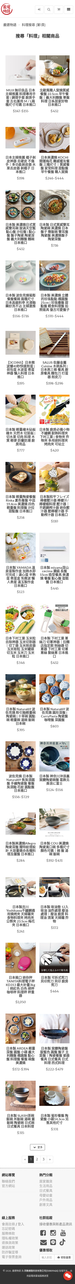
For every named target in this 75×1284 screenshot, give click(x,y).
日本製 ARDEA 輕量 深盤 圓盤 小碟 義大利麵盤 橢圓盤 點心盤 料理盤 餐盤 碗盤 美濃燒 (20, 1056)
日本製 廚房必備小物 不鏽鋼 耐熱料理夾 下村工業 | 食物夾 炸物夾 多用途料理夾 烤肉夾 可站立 (54, 437)
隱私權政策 (10, 1238)
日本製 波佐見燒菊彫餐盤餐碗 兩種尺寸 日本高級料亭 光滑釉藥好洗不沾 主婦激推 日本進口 (20, 303)
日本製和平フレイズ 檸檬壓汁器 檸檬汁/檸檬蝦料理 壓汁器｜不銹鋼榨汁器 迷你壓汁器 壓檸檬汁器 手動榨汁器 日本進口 (54, 506)
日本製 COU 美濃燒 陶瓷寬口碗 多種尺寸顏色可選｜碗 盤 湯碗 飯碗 (54, 849)
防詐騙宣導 (10, 1252)
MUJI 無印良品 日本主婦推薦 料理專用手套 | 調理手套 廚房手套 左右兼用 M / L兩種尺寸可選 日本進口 (20, 98)
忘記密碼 (8, 1229)
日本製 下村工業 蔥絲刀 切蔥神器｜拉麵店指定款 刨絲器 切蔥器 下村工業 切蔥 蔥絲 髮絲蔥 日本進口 (54, 647)
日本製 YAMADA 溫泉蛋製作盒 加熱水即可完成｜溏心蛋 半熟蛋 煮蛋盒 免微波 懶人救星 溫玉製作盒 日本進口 (20, 577)
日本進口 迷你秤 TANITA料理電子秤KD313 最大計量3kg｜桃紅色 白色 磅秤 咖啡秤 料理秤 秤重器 (20, 987)
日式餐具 (45, 1191)
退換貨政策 (10, 1243)
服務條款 (8, 1233)
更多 (40, 1147)
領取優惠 (66, 1257)
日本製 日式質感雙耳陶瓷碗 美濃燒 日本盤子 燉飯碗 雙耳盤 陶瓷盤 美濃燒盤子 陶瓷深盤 (54, 232)
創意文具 (45, 1205)
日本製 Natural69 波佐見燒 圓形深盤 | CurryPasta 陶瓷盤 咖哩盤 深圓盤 (54, 715)
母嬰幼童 (45, 1195)
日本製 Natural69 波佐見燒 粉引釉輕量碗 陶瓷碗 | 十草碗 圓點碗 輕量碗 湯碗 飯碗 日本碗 (20, 716)
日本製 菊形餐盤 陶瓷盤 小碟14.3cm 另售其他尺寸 (54, 1119)
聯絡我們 (8, 1181)
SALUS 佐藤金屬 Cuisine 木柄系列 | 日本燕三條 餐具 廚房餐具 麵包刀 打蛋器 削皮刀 (54, 370)
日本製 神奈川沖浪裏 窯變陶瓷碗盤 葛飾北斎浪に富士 (54, 780)
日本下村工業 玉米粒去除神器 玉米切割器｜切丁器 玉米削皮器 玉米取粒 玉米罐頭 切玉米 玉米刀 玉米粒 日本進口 (20, 647)
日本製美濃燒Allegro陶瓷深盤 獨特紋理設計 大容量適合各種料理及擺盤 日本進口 (20, 849)
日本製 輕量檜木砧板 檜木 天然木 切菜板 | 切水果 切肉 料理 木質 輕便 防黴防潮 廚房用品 (20, 437)
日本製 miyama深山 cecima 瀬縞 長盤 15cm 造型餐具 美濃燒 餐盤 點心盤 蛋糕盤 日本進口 (54, 575)
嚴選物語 (9, 25)
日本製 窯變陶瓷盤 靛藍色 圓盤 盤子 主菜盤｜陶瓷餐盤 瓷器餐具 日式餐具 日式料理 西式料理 (54, 1056)
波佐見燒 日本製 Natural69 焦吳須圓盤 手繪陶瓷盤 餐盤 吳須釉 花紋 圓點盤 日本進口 (20, 783)
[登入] (39, 9)
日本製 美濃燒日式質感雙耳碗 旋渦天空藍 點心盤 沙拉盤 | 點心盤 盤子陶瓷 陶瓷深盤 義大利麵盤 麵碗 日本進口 (20, 234)
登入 (21, 1224)
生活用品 (45, 1186)
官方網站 (8, 1186)
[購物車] (58, 9)
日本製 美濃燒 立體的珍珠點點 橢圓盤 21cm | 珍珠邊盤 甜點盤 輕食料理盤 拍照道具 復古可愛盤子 (54, 303)
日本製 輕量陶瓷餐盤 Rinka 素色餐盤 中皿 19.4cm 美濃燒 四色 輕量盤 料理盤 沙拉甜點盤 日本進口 (20, 504)
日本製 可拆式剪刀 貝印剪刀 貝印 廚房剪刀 (54, 981)
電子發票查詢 (11, 1257)
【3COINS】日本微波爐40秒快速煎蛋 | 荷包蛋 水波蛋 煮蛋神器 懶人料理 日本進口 (20, 370)
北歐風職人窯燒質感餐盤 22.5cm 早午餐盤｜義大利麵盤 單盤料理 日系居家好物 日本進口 (54, 98)
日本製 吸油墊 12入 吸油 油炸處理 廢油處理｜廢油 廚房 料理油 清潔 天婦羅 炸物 (54, 914)
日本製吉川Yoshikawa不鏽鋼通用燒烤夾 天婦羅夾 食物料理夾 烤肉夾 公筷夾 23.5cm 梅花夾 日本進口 (20, 916)
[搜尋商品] (48, 9)
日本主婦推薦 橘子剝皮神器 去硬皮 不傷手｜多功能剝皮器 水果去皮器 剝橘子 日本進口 (20, 165)
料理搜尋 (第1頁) (34, 25)
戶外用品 (45, 1200)
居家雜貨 (45, 1181)
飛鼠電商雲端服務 (35, 1276)
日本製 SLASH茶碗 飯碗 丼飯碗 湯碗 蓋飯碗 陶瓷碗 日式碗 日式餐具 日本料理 (20, 1121)
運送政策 (8, 1247)
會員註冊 (8, 1224)
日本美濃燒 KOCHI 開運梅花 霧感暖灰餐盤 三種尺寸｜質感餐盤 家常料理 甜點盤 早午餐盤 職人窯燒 (54, 165)
